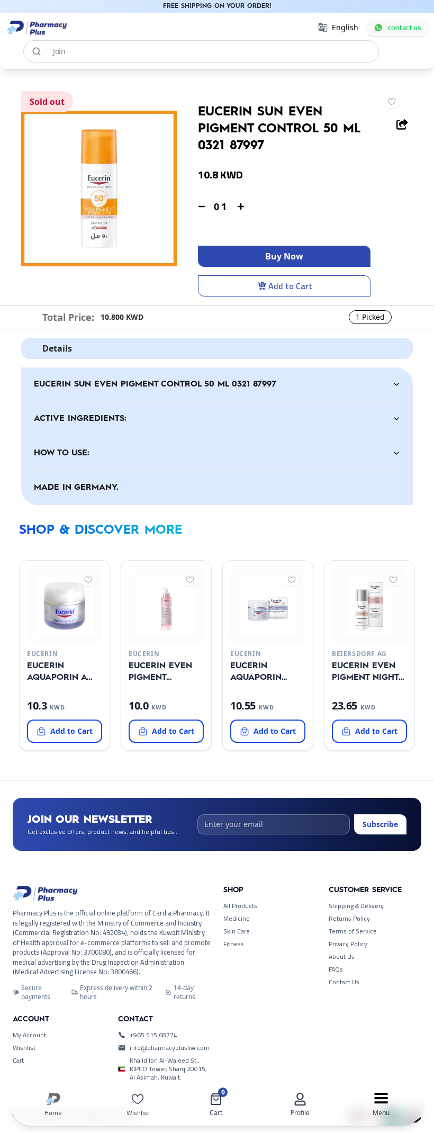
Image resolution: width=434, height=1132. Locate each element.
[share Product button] (402, 124)
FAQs (336, 969)
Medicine (236, 918)
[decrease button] (201, 206)
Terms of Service (353, 931)
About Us (342, 957)
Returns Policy (349, 918)
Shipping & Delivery (356, 906)
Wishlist (24, 1048)
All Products (240, 906)
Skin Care (236, 931)
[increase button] (241, 206)
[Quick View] (62, 634)
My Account (29, 1035)
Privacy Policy (348, 944)
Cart (18, 1060)
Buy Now (284, 256)
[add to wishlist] (391, 101)
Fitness (233, 944)
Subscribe (380, 824)
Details (57, 348)
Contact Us (344, 982)
